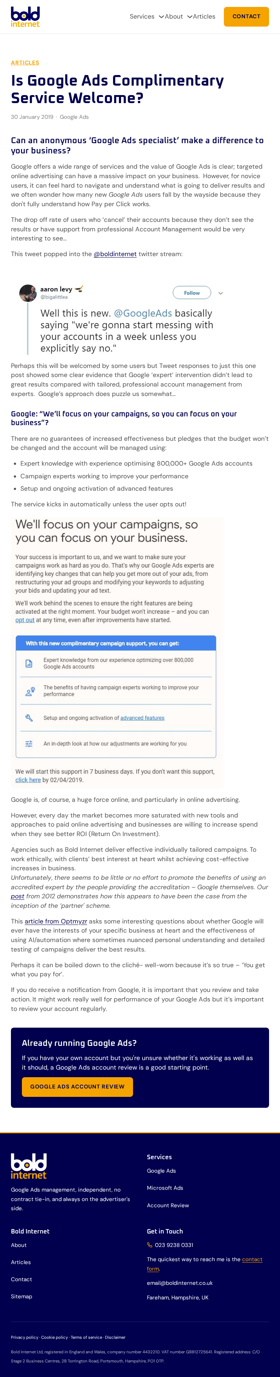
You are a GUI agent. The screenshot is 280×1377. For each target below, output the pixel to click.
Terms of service (86, 1337)
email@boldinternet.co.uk (180, 1283)
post (17, 896)
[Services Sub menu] (161, 16)
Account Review (168, 1205)
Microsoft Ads (165, 1188)
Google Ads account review (77, 1086)
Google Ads (74, 117)
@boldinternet (115, 254)
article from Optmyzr (56, 921)
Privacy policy (24, 1337)
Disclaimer (115, 1337)
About (174, 16)
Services (142, 16)
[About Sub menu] (190, 16)
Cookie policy (54, 1337)
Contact (247, 16)
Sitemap (21, 1296)
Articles (204, 16)
